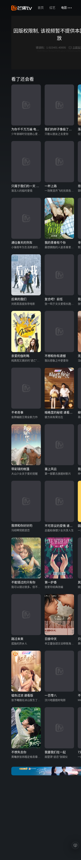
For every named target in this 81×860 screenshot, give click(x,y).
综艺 (52, 7)
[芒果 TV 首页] (21, 7)
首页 (41, 7)
